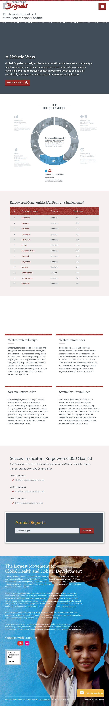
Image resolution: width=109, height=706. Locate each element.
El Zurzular (26, 218)
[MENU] (102, 6)
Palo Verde (26, 234)
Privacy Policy (65, 699)
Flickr (27, 643)
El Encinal (25, 256)
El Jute (24, 245)
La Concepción (27, 278)
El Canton (25, 223)
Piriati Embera (27, 272)
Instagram (39, 643)
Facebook (7, 643)
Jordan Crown (99, 699)
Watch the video (15, 82)
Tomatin (25, 267)
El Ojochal (25, 228)
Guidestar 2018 (13, 657)
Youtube (20, 643)
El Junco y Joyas (28, 251)
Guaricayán (26, 239)
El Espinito (26, 283)
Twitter (13, 643)
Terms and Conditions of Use (48, 699)
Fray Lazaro (26, 262)
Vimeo (33, 643)
